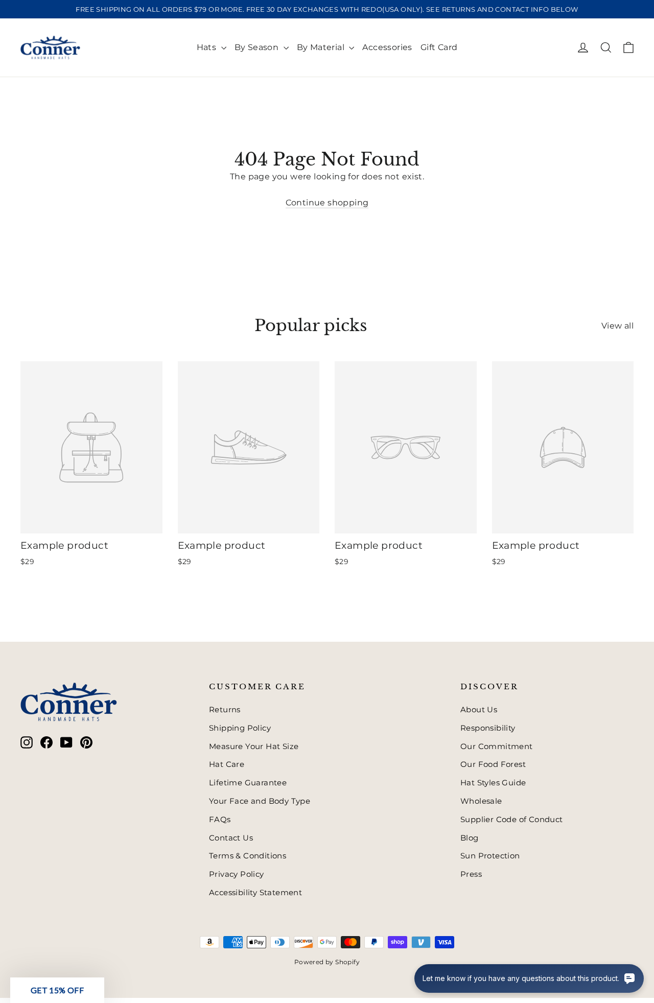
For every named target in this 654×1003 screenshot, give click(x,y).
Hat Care (226, 764)
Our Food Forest (493, 764)
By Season (258, 47)
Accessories (387, 47)
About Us (478, 709)
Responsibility (488, 728)
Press (471, 874)
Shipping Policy (240, 728)
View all (617, 326)
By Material (322, 47)
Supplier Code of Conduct (511, 819)
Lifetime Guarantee (248, 782)
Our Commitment (496, 746)
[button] (57, 990)
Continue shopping (327, 202)
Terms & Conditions (247, 855)
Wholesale (481, 801)
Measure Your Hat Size (253, 746)
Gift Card (439, 47)
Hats (208, 47)
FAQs (220, 819)
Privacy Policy (236, 874)
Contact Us (231, 838)
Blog (469, 838)
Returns (225, 709)
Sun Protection (490, 855)
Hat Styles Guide (493, 782)
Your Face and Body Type (259, 801)
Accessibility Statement (255, 892)
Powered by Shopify (327, 962)
